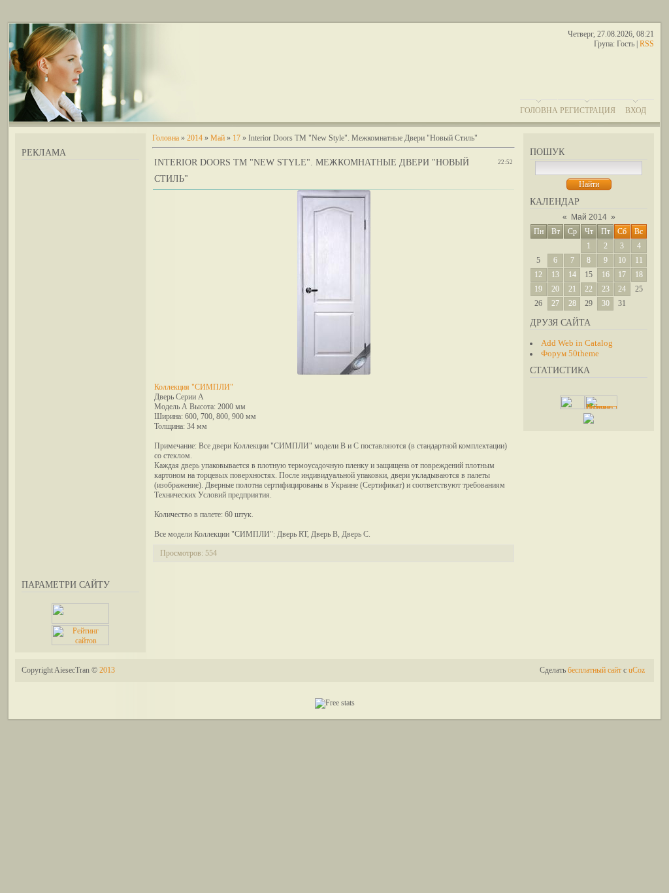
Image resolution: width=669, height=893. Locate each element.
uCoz (636, 670)
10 (622, 260)
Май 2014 (589, 217)
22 (589, 289)
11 (639, 260)
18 (639, 274)
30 (606, 303)
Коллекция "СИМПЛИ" (193, 387)
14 (572, 274)
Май (217, 138)
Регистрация (587, 110)
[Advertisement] (80, 367)
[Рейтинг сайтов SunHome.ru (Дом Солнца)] (80, 642)
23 (606, 289)
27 (555, 303)
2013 (107, 670)
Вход (635, 110)
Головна (539, 110)
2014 (195, 138)
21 (572, 289)
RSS (647, 43)
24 (622, 289)
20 (555, 289)
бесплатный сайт (594, 670)
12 (538, 274)
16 (606, 274)
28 (572, 303)
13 (555, 274)
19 (538, 289)
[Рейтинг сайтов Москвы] (588, 421)
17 (622, 274)
